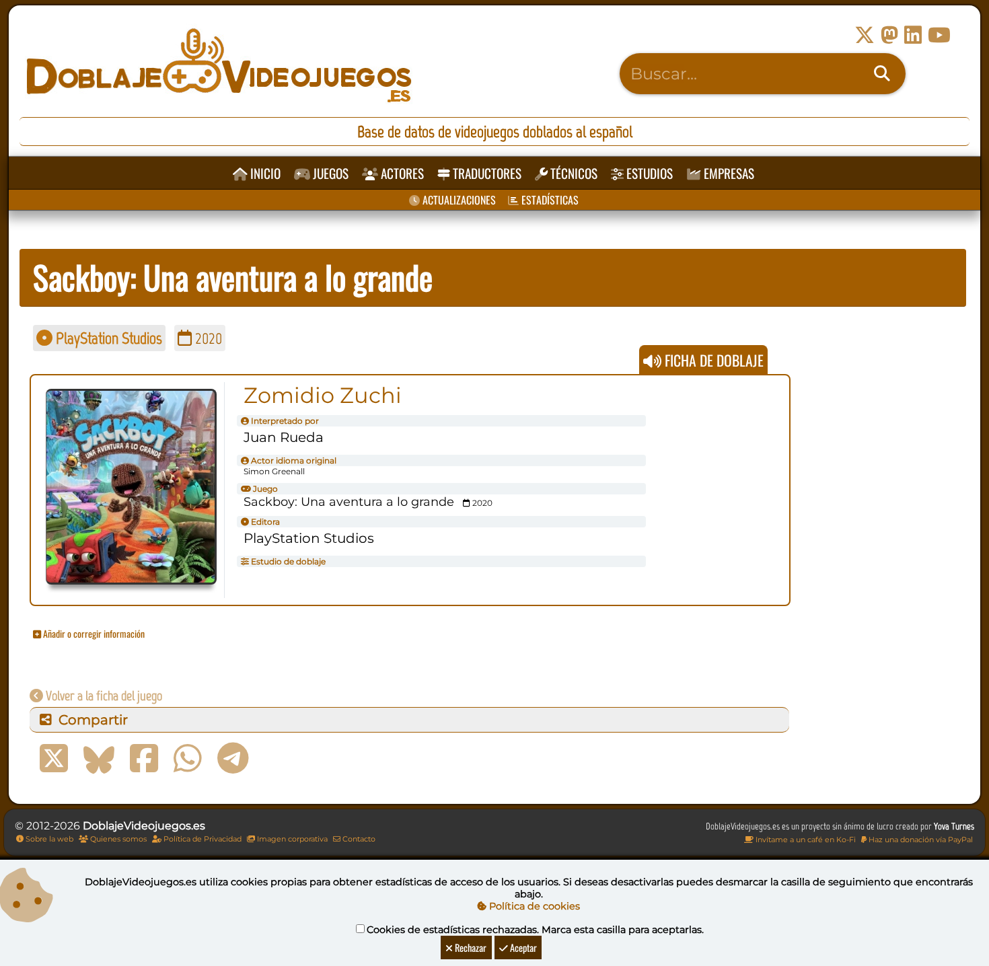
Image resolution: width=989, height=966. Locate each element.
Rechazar (469, 947)
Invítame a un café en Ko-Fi (805, 839)
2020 (207, 338)
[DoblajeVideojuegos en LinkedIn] (913, 35)
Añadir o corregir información (93, 633)
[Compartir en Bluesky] (99, 759)
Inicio (264, 173)
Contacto (357, 839)
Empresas (727, 173)
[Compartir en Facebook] (144, 759)
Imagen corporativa (291, 839)
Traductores (485, 173)
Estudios (648, 173)
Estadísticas (549, 200)
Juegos (329, 173)
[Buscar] (882, 74)
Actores (401, 173)
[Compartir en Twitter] (54, 759)
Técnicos (572, 173)
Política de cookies (533, 906)
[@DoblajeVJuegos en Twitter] (864, 35)
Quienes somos (117, 839)
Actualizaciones (458, 200)
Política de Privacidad (201, 839)
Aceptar (522, 947)
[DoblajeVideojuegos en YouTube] (939, 35)
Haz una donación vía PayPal (920, 839)
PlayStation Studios (107, 338)
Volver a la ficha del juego (102, 696)
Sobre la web (48, 839)
